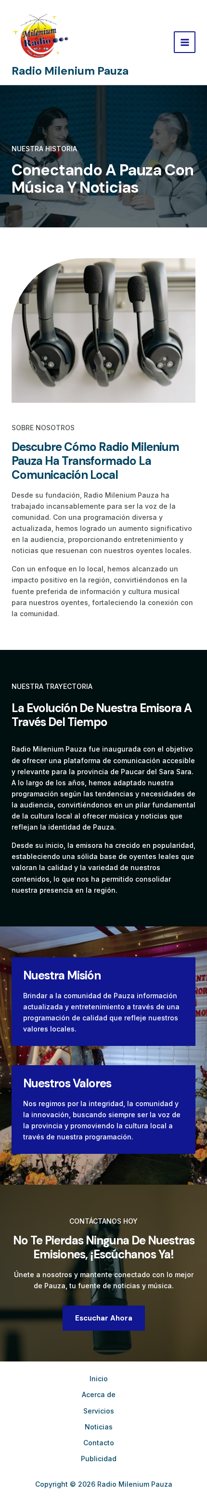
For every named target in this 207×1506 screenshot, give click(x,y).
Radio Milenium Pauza (70, 71)
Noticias (99, 1427)
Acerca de (99, 1394)
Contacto (98, 1443)
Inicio (99, 1378)
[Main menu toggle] (184, 42)
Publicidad (98, 1458)
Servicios (98, 1411)
